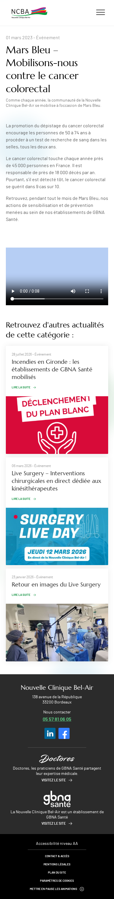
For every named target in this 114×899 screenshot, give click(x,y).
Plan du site (57, 872)
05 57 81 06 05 (57, 719)
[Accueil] (29, 12)
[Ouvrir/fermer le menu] (100, 12)
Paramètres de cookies (57, 880)
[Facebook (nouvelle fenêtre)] (64, 733)
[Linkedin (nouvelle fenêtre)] (50, 733)
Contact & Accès (57, 856)
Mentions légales (57, 864)
